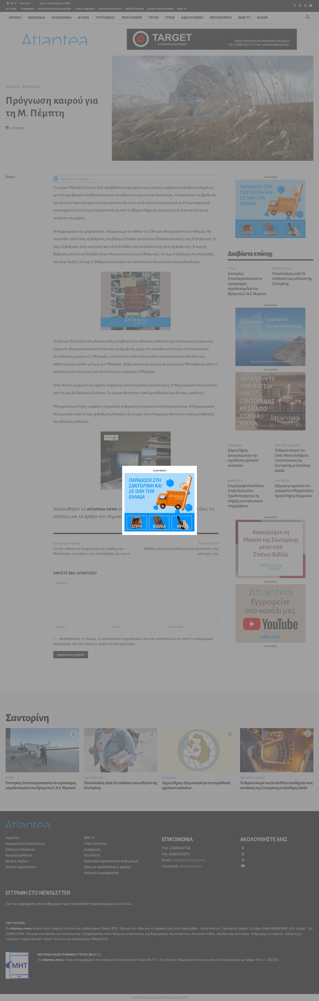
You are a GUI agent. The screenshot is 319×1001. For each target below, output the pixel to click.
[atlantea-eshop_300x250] (159, 530)
